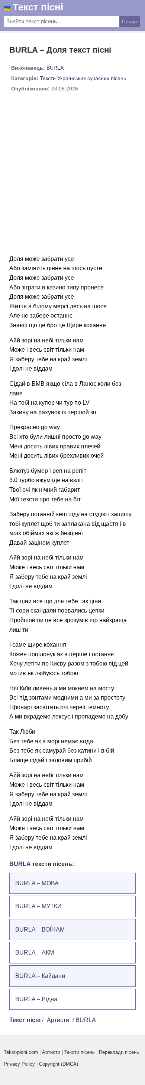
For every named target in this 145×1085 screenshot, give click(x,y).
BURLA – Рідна (36, 999)
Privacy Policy (19, 1064)
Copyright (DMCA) (58, 1064)
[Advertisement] (72, 176)
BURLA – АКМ (34, 952)
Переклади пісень (119, 1052)
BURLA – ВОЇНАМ (40, 929)
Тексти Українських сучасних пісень (83, 78)
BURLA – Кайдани (40, 976)
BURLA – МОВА (37, 883)
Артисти (58, 1020)
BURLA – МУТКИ (38, 906)
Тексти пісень (79, 1052)
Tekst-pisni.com (21, 1052)
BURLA (55, 68)
